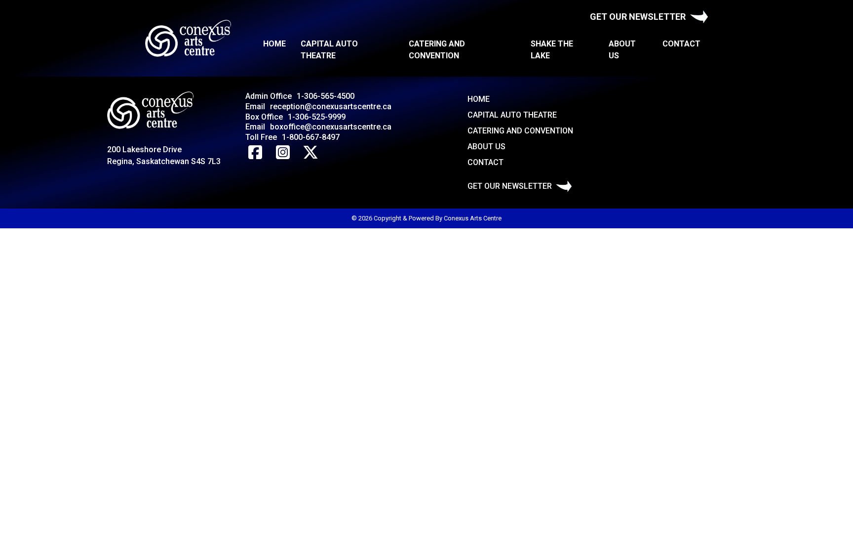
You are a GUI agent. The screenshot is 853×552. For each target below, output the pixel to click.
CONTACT (681, 43)
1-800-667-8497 (311, 137)
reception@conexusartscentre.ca (330, 106)
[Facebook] (255, 152)
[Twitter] (310, 152)
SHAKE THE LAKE (552, 49)
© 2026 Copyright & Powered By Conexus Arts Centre (426, 218)
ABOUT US (622, 49)
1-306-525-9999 (317, 117)
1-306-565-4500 (325, 96)
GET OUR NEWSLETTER (638, 16)
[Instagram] (283, 152)
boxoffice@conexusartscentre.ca (330, 126)
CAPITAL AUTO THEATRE (329, 49)
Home (274, 43)
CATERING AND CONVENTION (437, 49)
